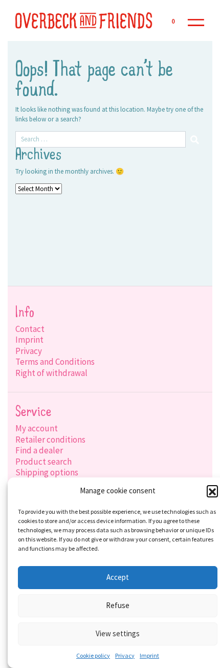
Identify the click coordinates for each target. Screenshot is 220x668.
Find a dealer (39, 450)
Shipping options (46, 472)
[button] (212, 491)
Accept (117, 577)
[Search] (195, 139)
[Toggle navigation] (196, 21)
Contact (30, 329)
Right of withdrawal (51, 373)
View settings (118, 633)
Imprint (149, 655)
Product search (43, 461)
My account (36, 428)
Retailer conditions (50, 439)
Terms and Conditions (55, 361)
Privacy (125, 655)
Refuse (117, 605)
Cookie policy (93, 655)
